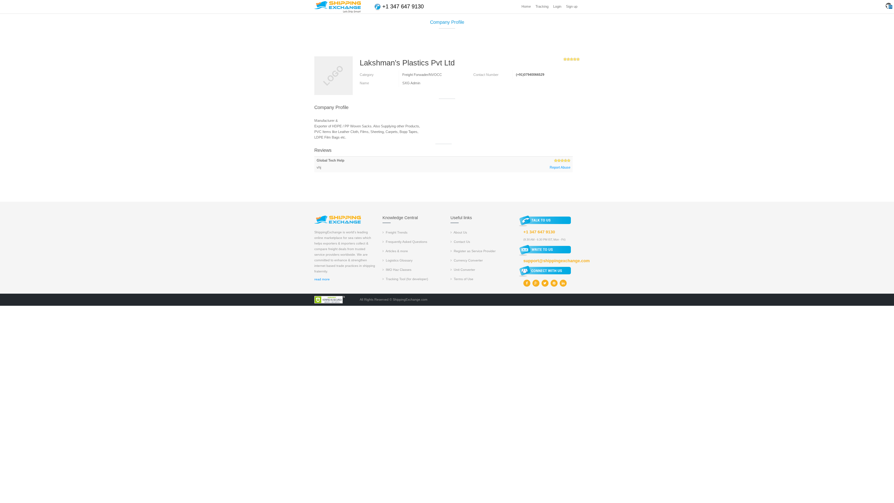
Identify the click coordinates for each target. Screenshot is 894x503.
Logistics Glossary (399, 260)
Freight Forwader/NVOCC (422, 75)
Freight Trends (396, 232)
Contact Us (461, 242)
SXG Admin (411, 83)
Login (557, 6)
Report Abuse (560, 167)
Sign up (571, 6)
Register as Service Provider (474, 251)
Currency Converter (468, 260)
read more (322, 279)
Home (526, 6)
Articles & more (396, 251)
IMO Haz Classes (398, 270)
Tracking (542, 6)
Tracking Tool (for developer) (406, 279)
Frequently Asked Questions (406, 242)
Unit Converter (464, 270)
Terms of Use (463, 279)
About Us (460, 232)
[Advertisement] (447, 44)
